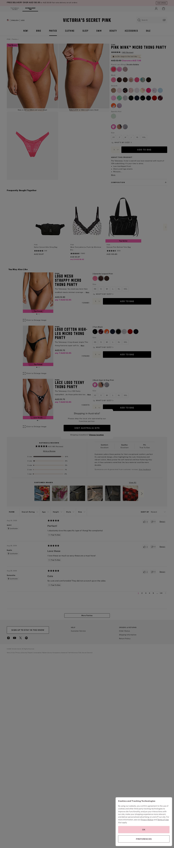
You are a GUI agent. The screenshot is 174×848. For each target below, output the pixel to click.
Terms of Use (163, 820)
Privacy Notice (147, 820)
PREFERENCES (144, 839)
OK (143, 829)
